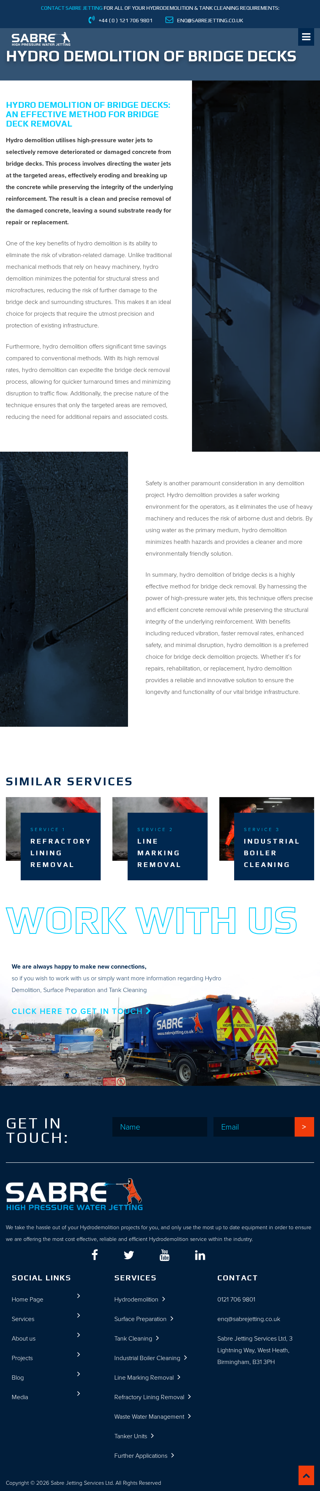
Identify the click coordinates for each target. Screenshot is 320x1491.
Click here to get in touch (79, 1011)
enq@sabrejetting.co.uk (248, 1318)
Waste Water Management (149, 1416)
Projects (22, 1357)
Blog (18, 1377)
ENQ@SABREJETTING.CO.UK (210, 20)
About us (24, 1338)
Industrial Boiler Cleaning (147, 1357)
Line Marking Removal (144, 1377)
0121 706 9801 (236, 1299)
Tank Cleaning (133, 1338)
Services (23, 1318)
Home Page (27, 1299)
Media (20, 1397)
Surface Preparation (140, 1318)
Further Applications (140, 1455)
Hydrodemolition (136, 1299)
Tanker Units (130, 1436)
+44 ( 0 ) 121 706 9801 (126, 20)
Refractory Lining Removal (149, 1397)
